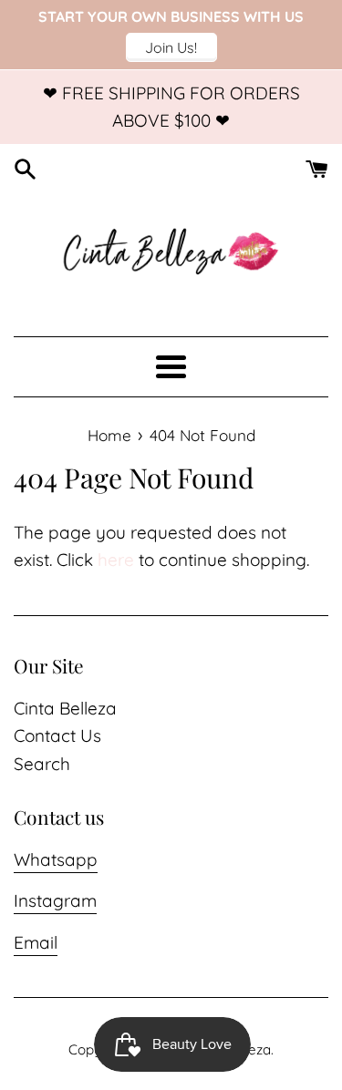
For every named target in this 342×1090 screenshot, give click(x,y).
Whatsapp (56, 859)
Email (35, 942)
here (116, 560)
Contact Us (57, 735)
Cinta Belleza (65, 708)
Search (42, 764)
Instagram (55, 900)
